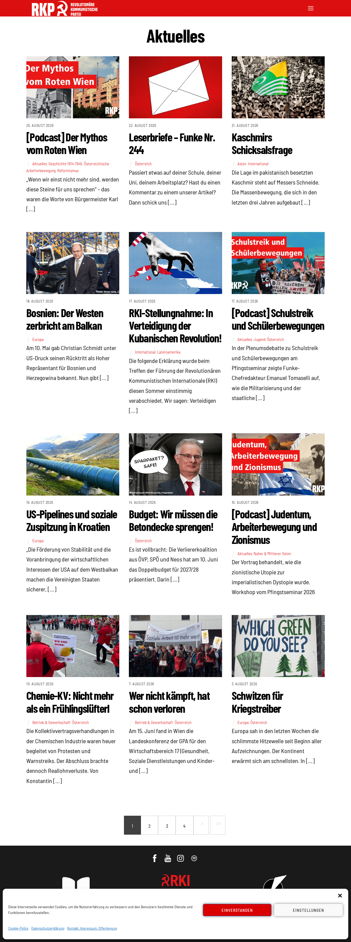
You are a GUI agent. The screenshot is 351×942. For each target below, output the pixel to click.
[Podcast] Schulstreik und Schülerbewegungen (278, 319)
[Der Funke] (64, 14)
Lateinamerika (168, 352)
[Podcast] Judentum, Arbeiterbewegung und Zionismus (274, 526)
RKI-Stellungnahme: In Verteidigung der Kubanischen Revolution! (175, 325)
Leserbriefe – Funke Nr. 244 (172, 143)
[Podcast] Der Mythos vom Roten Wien (66, 143)
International (258, 163)
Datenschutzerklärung (47, 928)
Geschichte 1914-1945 (65, 163)
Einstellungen (308, 910)
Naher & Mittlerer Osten (272, 553)
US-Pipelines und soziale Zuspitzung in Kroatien (71, 520)
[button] (340, 895)
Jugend (259, 339)
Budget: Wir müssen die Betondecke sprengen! (173, 520)
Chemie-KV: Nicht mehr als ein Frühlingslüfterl (70, 701)
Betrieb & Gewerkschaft (51, 722)
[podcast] (194, 855)
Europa (38, 339)
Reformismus (67, 170)
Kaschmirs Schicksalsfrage (262, 143)
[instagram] (181, 855)
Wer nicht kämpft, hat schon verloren (169, 701)
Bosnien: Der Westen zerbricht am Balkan (64, 319)
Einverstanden (237, 910)
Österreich (143, 163)
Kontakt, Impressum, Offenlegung (92, 928)
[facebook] (155, 855)
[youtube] (168, 855)
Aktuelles (39, 163)
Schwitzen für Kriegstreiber (257, 701)
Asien (241, 163)
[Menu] (310, 7)
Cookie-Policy (18, 928)
